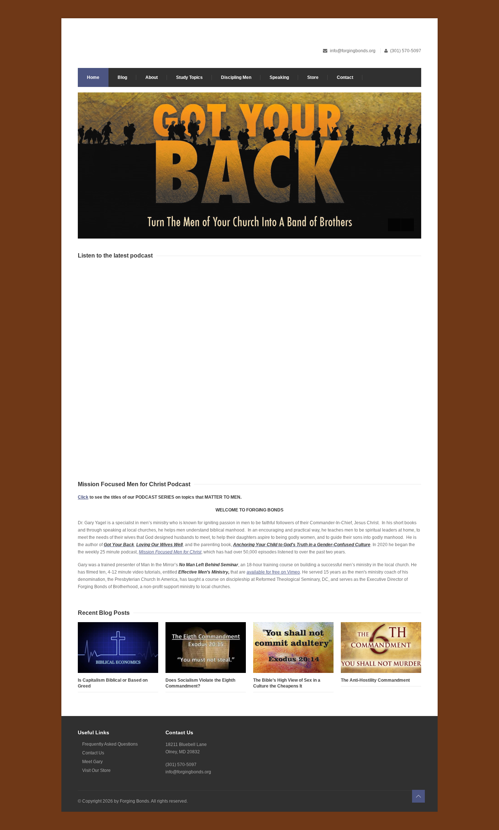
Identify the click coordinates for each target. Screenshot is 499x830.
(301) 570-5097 (405, 50)
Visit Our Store (96, 770)
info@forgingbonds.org (353, 50)
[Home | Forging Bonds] (195, 47)
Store (313, 77)
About (151, 77)
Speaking (279, 77)
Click (83, 497)
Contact (345, 77)
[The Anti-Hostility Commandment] (381, 647)
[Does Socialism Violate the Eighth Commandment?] (205, 647)
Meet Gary (92, 761)
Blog (122, 77)
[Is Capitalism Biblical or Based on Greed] (118, 647)
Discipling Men (236, 77)
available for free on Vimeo (273, 572)
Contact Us (93, 752)
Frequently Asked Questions (110, 744)
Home (93, 77)
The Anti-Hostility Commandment (375, 680)
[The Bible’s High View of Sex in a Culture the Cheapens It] (293, 647)
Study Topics (189, 77)
